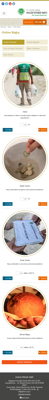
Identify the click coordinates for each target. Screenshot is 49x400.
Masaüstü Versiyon (24, 394)
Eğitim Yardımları (33, 48)
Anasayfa (3, 27)
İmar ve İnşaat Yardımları (13, 48)
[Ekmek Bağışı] (25, 308)
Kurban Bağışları (33, 42)
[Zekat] (25, 85)
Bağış (9, 27)
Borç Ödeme (8, 55)
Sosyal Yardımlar (10, 42)
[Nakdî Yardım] (25, 159)
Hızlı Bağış (8, 130)
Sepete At (44, 130)
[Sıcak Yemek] (25, 233)
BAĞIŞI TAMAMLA (24, 362)
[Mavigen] (24, 398)
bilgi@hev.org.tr (24, 392)
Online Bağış (16, 27)
